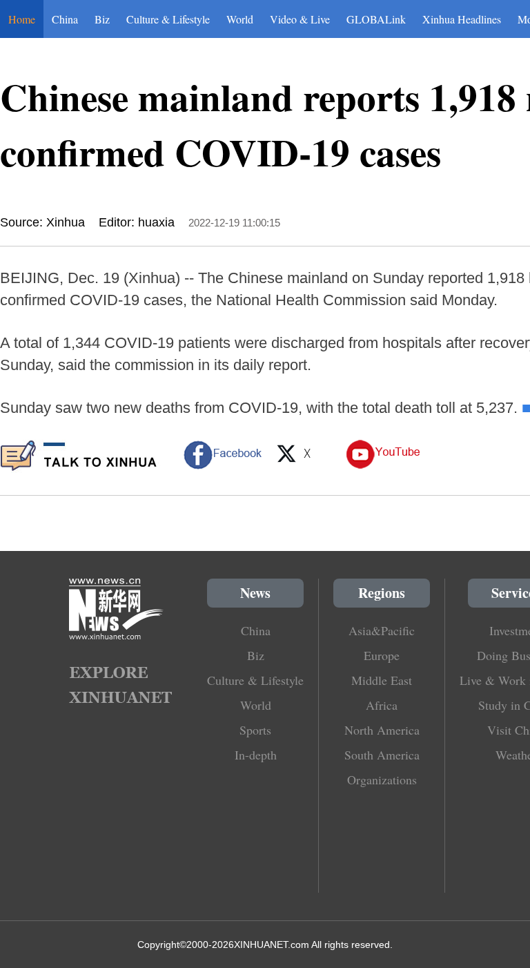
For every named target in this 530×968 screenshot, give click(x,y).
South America (382, 754)
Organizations (382, 779)
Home (21, 19)
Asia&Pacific (382, 630)
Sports (255, 730)
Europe (382, 655)
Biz (102, 19)
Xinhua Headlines (461, 19)
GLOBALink (376, 19)
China (65, 19)
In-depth (256, 754)
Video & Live (300, 19)
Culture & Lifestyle (168, 19)
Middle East (381, 680)
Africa (382, 705)
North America (382, 730)
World (239, 19)
